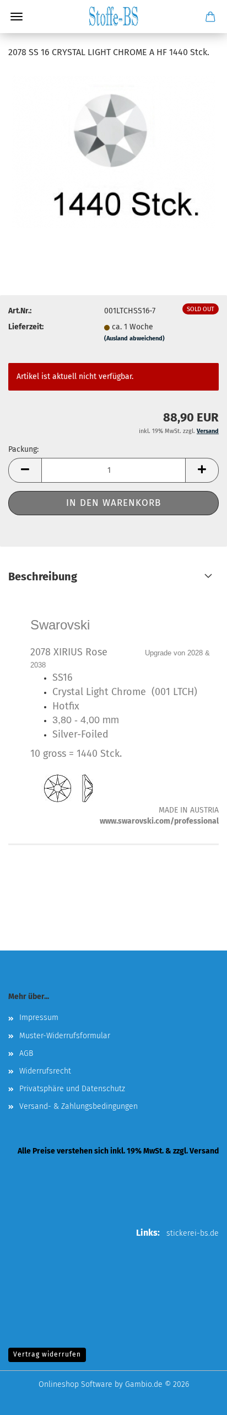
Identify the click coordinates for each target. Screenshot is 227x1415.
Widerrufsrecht (45, 1071)
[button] (24, 470)
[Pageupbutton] (196, 1398)
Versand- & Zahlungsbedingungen (78, 1106)
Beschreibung (42, 576)
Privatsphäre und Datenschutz (72, 1088)
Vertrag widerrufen (47, 1354)
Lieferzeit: (26, 327)
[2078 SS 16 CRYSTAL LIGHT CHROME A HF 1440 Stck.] (113, 151)
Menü (16, 16)
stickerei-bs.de (192, 1233)
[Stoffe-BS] (113, 16)
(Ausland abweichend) (134, 338)
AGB (26, 1053)
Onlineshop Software (75, 1384)
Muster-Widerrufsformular (64, 1035)
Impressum (38, 1017)
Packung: (23, 449)
